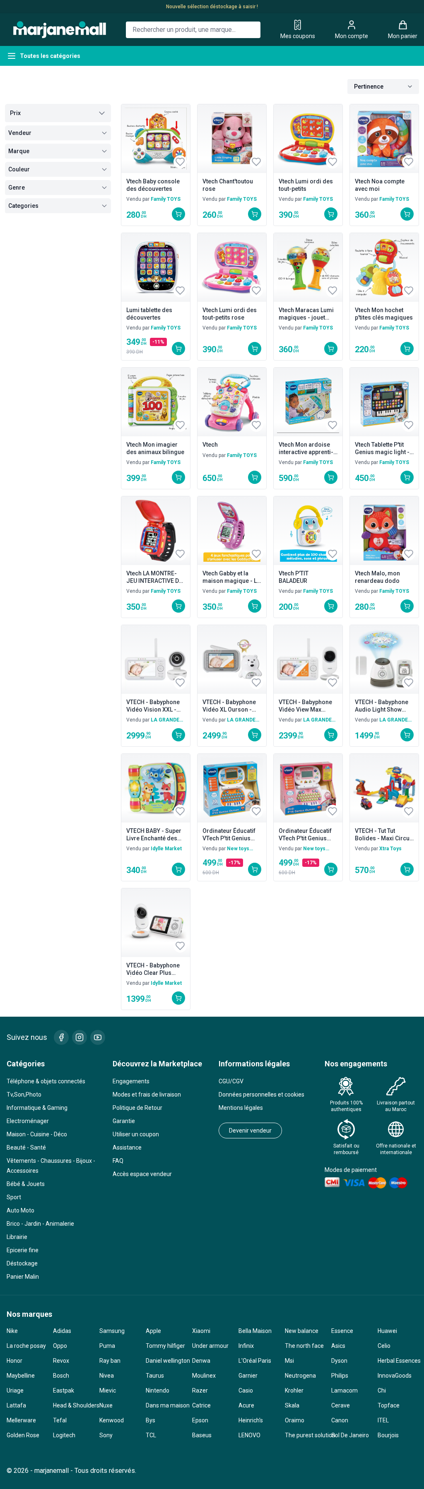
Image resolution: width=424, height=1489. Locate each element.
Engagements (131, 1081)
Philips (339, 1375)
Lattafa (16, 1405)
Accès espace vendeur (142, 1174)
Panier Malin (23, 1276)
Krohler (294, 1390)
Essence (342, 1331)
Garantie (124, 1121)
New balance (301, 1331)
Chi (382, 1390)
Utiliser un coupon (136, 1134)
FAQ (118, 1160)
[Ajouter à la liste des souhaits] (180, 161)
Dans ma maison (166, 1405)
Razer (200, 1390)
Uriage (15, 1390)
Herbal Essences (397, 1360)
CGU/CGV (231, 1081)
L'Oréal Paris (254, 1360)
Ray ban (109, 1360)
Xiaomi (201, 1331)
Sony (106, 1435)
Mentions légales (241, 1107)
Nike (12, 1331)
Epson (200, 1420)
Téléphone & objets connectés (46, 1081)
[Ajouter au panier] (178, 214)
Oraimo (294, 1420)
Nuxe (106, 1405)
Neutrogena (300, 1375)
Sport (14, 1197)
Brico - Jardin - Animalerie (40, 1223)
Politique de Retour (137, 1107)
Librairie (17, 1237)
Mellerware (21, 1420)
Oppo (60, 1345)
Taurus (155, 1375)
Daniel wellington (166, 1360)
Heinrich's (250, 1420)
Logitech (64, 1435)
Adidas (62, 1331)
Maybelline (21, 1375)
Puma (107, 1345)
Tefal (60, 1420)
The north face (304, 1345)
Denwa (201, 1360)
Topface (389, 1405)
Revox (61, 1360)
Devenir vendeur (250, 1130)
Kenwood (111, 1420)
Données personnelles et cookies (261, 1094)
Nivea (106, 1375)
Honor (14, 1360)
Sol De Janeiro (350, 1435)
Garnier (248, 1375)
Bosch (61, 1375)
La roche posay (26, 1345)
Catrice (201, 1405)
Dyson (339, 1360)
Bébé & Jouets (26, 1184)
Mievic (107, 1390)
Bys (150, 1420)
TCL (151, 1435)
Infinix (246, 1345)
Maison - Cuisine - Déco (37, 1134)
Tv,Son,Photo (24, 1094)
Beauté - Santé (26, 1147)
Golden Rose (23, 1435)
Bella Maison (255, 1331)
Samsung (112, 1331)
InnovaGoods (395, 1375)
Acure (246, 1405)
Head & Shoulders (73, 1405)
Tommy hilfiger (165, 1345)
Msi (289, 1360)
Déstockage (22, 1263)
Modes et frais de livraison (147, 1094)
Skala (292, 1405)
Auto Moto (20, 1210)
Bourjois (388, 1435)
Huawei (387, 1331)
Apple (153, 1331)
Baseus (202, 1435)
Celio (384, 1345)
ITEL (383, 1420)
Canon (339, 1420)
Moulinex (204, 1375)
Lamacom (344, 1390)
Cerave (340, 1405)
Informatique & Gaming (37, 1107)
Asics (338, 1345)
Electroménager (28, 1121)
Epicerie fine (23, 1250)
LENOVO (249, 1435)
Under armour (210, 1345)
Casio (245, 1390)
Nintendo (157, 1390)
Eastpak (63, 1390)
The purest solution (305, 1435)
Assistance (127, 1147)
